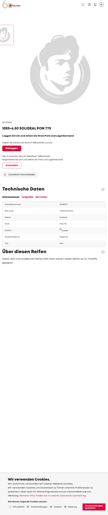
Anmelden (12, 165)
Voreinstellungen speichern (94, 507)
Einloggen (12, 148)
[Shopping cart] (95, 4)
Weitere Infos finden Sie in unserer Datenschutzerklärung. (52, 496)
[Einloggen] (89, 4)
